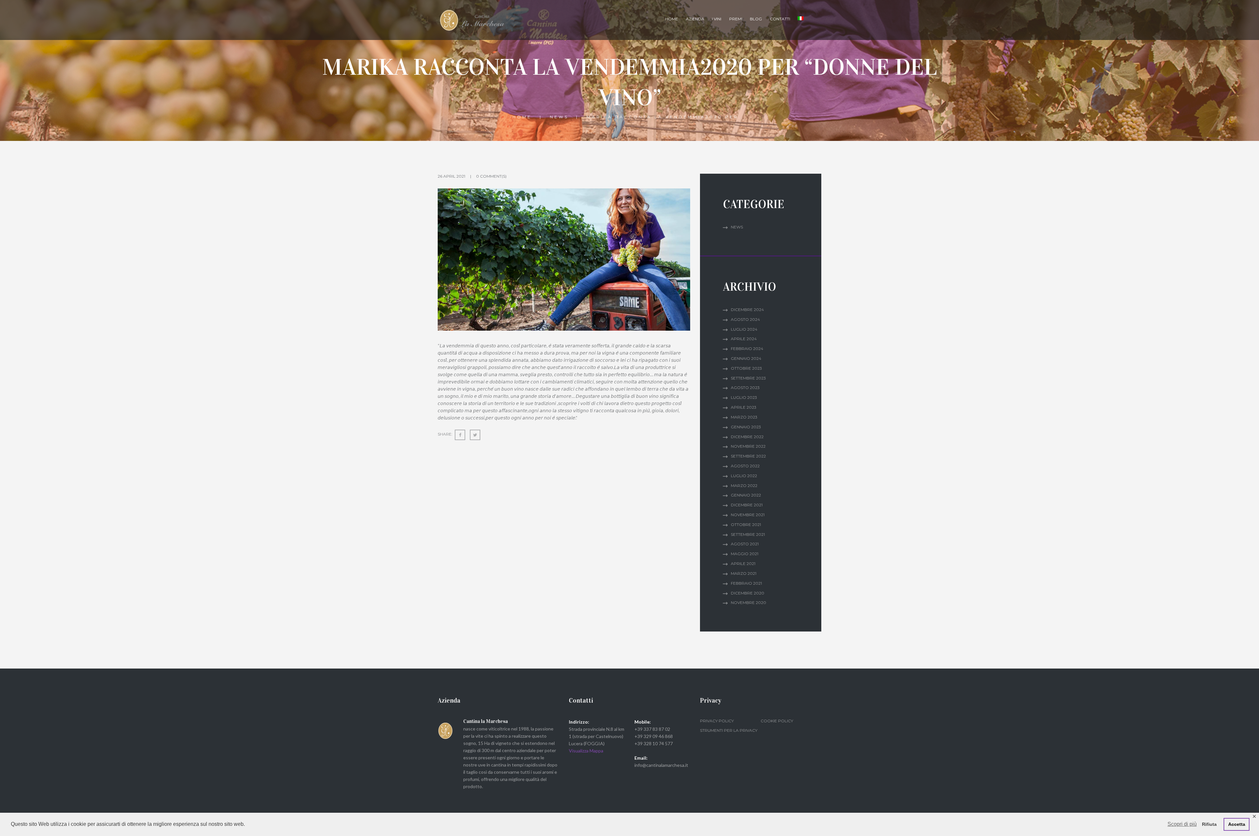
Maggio (744, 553)
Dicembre (747, 309)
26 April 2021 (451, 176)
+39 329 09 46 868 (653, 736)
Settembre (748, 378)
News (559, 116)
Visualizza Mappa (586, 750)
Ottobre (746, 368)
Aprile (744, 338)
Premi (735, 18)
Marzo (744, 417)
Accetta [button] (1236, 824)
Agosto (745, 319)
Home (671, 18)
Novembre (748, 446)
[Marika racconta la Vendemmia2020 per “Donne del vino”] (564, 259)
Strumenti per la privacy (728, 730)
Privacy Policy (717, 720)
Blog (756, 18)
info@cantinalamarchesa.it (661, 765)
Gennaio (746, 358)
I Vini (716, 18)
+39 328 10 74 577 (653, 743)
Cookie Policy (777, 720)
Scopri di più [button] (1182, 824)
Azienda (695, 18)
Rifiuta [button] (1209, 824)
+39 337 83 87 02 (652, 729)
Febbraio (747, 348)
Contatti (780, 18)
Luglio (744, 329)
